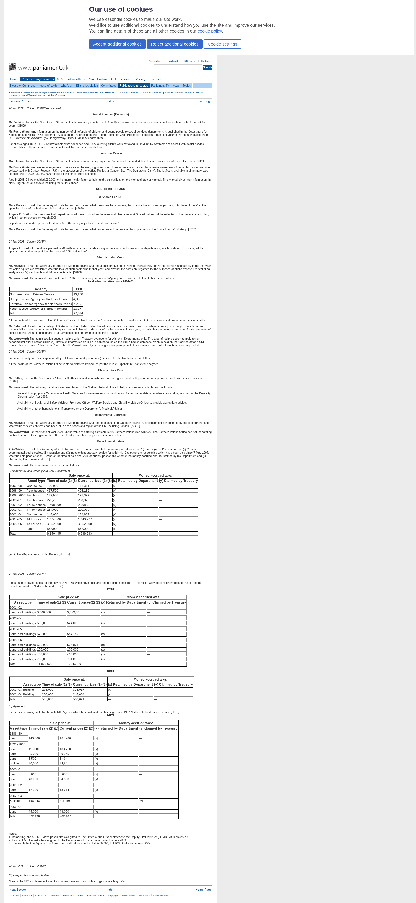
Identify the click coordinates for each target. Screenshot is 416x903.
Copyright (113, 895)
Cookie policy (144, 895)
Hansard (110, 92)
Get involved (123, 79)
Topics (187, 85)
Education (155, 79)
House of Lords (47, 85)
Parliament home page (35, 92)
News (175, 85)
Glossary (27, 895)
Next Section (18, 889)
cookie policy (210, 31)
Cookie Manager (160, 895)
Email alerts (173, 61)
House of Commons (22, 85)
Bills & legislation (87, 85)
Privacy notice (128, 895)
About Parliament (100, 79)
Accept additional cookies (117, 44)
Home (14, 79)
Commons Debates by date (155, 92)
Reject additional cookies (174, 44)
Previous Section (20, 101)
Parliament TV (160, 85)
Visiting (140, 79)
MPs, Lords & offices (71, 79)
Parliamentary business (38, 79)
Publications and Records (90, 92)
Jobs (80, 895)
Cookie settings (222, 44)
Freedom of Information (62, 895)
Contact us (206, 61)
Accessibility (155, 61)
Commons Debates (128, 92)
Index (110, 101)
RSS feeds (190, 61)
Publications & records (134, 85)
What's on (67, 85)
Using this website (95, 895)
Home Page (203, 101)
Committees (108, 85)
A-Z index (14, 895)
